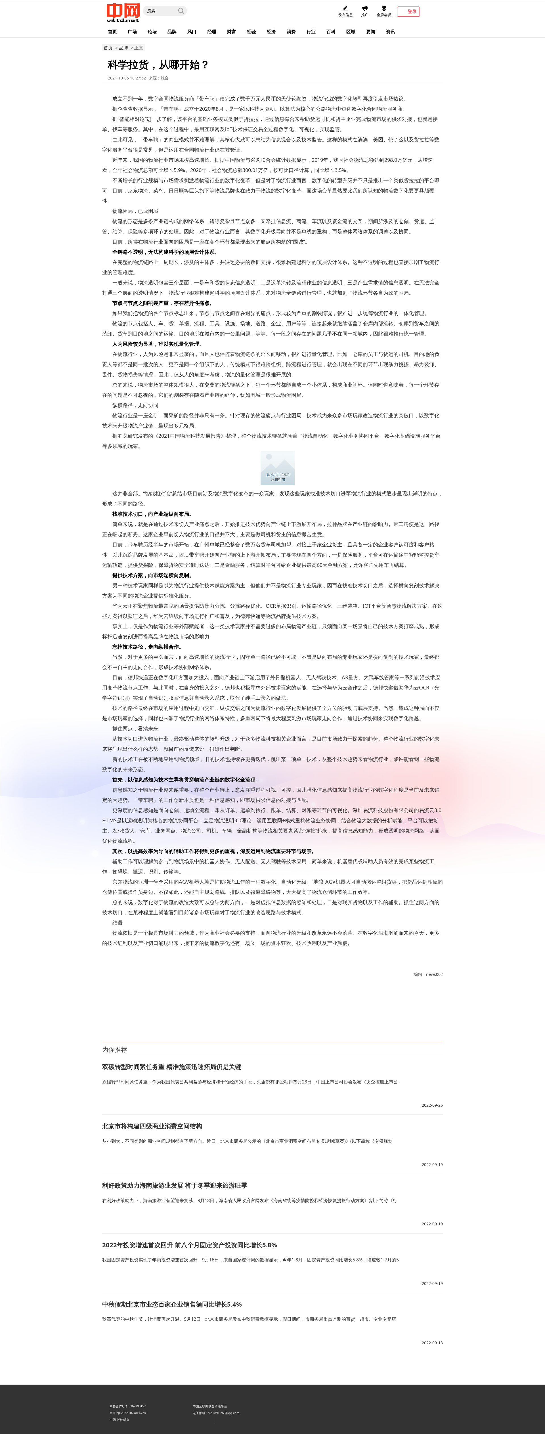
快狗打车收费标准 (218, 1009)
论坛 (152, 31)
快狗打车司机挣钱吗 (135, 1009)
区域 (350, 31)
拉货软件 (131, 1003)
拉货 (120, 1003)
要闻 (370, 31)
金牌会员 (384, 14)
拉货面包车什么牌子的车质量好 (391, 1003)
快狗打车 (422, 1003)
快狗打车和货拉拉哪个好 (363, 1009)
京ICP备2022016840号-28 (128, 1413)
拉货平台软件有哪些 (351, 1003)
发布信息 (345, 14)
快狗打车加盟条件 (190, 1009)
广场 (132, 31)
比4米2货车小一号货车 (172, 1016)
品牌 (172, 31)
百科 (331, 31)
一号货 (220, 1016)
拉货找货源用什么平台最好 (251, 1003)
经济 (271, 31)
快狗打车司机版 (163, 1009)
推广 (364, 14)
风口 (191, 31)
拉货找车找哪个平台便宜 (190, 1003)
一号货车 (390, 1009)
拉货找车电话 (219, 1003)
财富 (231, 31)
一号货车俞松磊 (202, 1016)
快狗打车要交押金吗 (247, 1009)
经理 (211, 31)
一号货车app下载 (119, 1016)
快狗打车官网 (299, 1009)
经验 (251, 31)
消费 (291, 31)
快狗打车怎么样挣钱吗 (327, 1009)
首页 (112, 31)
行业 (311, 31)
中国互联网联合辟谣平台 (210, 1406)
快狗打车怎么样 (276, 1009)
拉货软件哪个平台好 (319, 1003)
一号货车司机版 (410, 1009)
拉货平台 (145, 1003)
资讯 (390, 31)
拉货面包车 (161, 1003)
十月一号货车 (144, 1016)
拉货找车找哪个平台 (287, 1003)
